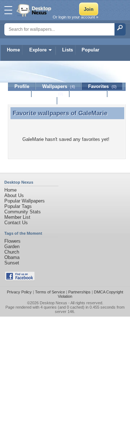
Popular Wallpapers (24, 201)
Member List (17, 217)
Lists (67, 50)
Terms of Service (50, 292)
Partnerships (79, 292)
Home (13, 50)
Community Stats (22, 211)
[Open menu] (8, 10)
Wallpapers (58, 86)
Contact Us (16, 222)
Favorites (102, 86)
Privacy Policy (19, 292)
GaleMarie (92, 113)
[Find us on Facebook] (20, 279)
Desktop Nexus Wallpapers (35, 10)
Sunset (11, 263)
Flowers (12, 241)
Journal (50, 93)
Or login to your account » (75, 17)
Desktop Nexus (53, 303)
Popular (90, 50)
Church (11, 252)
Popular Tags (18, 206)
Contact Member (32, 101)
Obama (12, 257)
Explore (38, 50)
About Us (14, 195)
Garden (12, 246)
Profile (21, 86)
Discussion (88, 93)
